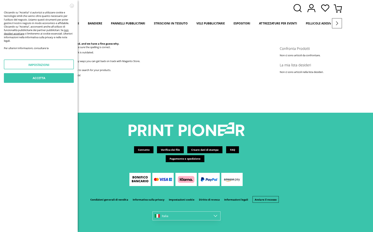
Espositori (242, 23)
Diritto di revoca (209, 199)
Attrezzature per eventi (278, 23)
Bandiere (95, 23)
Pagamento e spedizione (185, 158)
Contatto (144, 149)
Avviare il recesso (266, 199)
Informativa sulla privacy (149, 199)
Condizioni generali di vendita (109, 199)
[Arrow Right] (337, 23)
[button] (326, 8)
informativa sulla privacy (39, 37)
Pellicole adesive (319, 23)
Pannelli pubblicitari (128, 23)
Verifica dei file (170, 149)
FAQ (232, 149)
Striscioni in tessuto (171, 23)
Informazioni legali (236, 199)
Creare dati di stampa (205, 149)
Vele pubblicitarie (210, 23)
